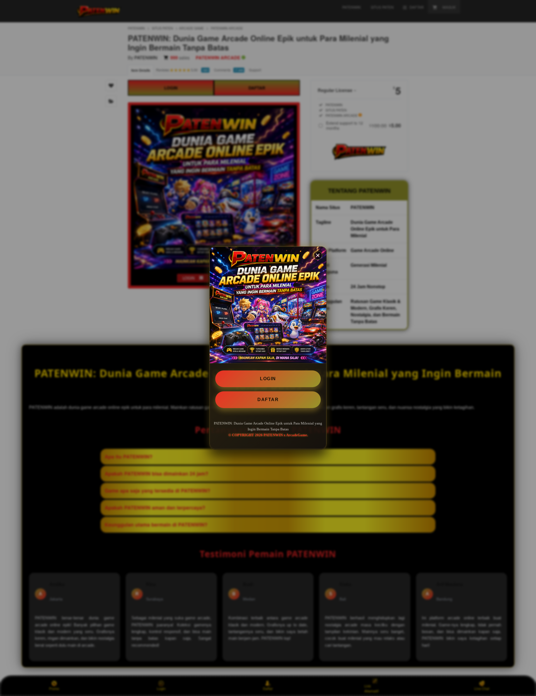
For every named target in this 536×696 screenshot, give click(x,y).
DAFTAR (268, 399)
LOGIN (268, 378)
